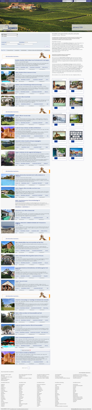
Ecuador (74, 387)
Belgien (20, 388)
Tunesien (20, 405)
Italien (74, 389)
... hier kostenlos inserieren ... (12, 56)
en (20, 1)
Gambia (2, 392)
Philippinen (21, 400)
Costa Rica (57, 387)
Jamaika (74, 390)
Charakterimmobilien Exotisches (43, 374)
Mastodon (80, 409)
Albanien (2, 385)
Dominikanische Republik (77, 385)
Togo (20, 402)
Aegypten (3, 384)
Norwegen (3, 398)
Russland (38, 400)
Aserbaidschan (22, 384)
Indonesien (57, 389)
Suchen (2, 1)
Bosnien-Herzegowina (41, 384)
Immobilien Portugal (62, 37)
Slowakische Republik (77, 399)
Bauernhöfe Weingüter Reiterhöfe (25, 374)
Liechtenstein (21, 395)
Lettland (2, 397)
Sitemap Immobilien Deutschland (61, 406)
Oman (2, 400)
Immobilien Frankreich (71, 37)
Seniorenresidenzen (77, 378)
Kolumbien (3, 393)
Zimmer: (3, 44)
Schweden (57, 399)
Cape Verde (39, 388)
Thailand (2, 406)
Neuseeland (75, 395)
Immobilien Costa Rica (71, 38)
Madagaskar (39, 393)
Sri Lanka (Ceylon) (4, 402)
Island (56, 391)
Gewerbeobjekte (58, 374)
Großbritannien (40, 390)
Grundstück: (3, 42)
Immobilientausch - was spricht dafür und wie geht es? (43, 50)
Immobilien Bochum (41, 382)
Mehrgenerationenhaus (77, 377)
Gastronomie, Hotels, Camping (43, 378)
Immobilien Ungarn (78, 37)
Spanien (74, 401)
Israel (56, 392)
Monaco (56, 397)
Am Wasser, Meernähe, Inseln (6, 377)
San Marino (39, 401)
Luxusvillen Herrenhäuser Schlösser (79, 374)
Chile (56, 385)
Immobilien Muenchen (5, 382)
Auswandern (6, 50)
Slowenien (75, 400)
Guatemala (39, 391)
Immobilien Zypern (60, 39)
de (18, 1)
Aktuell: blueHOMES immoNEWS (7, 372)
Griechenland (39, 389)
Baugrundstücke (22, 376)
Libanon (20, 393)
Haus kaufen (57, 376)
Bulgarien (39, 387)
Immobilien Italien (55, 37)
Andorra (2, 387)
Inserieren (7, 1)
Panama (2, 401)
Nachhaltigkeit (12, 50)
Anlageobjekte (4, 378)
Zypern (56, 405)
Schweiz (56, 400)
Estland (74, 388)
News (15, 1)
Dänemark (57, 388)
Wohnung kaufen (4, 380)
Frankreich (3, 390)
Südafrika (3, 404)
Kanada (74, 391)
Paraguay (21, 398)
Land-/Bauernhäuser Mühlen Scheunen (62, 378)
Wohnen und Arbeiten (5, 379)
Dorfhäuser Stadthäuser (41, 376)
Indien (38, 392)
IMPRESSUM (89, 409)
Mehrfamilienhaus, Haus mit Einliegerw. (80, 376)
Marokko (38, 397)
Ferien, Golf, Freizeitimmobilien (43, 377)
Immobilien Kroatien (68, 39)
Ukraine (38, 402)
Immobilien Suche (13, 409)
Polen (20, 401)
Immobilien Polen (55, 38)
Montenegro (75, 393)
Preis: (19, 44)
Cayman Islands (58, 384)
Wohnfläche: (21, 42)
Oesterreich (3, 399)
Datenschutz (84, 409)
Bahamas (20, 387)
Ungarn (38, 404)
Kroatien (2, 396)
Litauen (20, 396)
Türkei (20, 406)
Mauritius (57, 393)
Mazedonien (57, 395)
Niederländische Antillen (77, 397)
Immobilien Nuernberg (59, 382)
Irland (56, 390)
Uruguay (38, 405)
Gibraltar (20, 391)
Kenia (74, 392)
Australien (21, 385)
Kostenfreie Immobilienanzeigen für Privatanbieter (61, 54)
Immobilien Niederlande (63, 38)
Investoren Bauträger (59, 377)
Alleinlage (3, 376)
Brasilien (38, 385)
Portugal (38, 398)
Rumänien (39, 399)
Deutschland (75, 384)
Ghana (20, 390)
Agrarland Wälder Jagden (6, 374)
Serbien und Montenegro (78, 398)
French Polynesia (4, 391)
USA (38, 406)
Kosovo (2, 395)
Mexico (56, 396)
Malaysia (38, 395)
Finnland (2, 389)
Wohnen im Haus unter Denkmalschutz (24, 50)
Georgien (21, 389)
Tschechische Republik (23, 404)
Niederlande (75, 396)
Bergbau (20, 377)
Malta (38, 396)
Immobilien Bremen (76, 382)
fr (21, 1)
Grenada (20, 392)
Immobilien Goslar (22, 382)
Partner (11, 1)
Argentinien (3, 388)
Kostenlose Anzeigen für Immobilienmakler (60, 55)
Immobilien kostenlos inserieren (22, 409)
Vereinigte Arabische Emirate (60, 404)
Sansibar (56, 398)
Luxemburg (21, 397)
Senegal (56, 401)
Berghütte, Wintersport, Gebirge (25, 378)
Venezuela (57, 402)
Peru (20, 399)
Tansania (2, 405)
